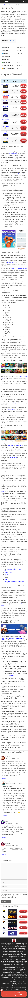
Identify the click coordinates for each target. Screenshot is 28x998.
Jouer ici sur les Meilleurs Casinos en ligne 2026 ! (14, 994)
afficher (12, 40)
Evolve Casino (22, 174)
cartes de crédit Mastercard (15, 569)
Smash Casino (5, 90)
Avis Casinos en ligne (10, 4)
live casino (11, 444)
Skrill (6, 576)
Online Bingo (5, 126)
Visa (6, 571)
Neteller (7, 574)
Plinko (2, 482)
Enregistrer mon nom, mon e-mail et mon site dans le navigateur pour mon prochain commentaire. (14, 895)
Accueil (3, 4)
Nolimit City (11, 675)
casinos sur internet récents (19, 268)
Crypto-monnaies (10, 583)
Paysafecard (8, 572)
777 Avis (5, 2)
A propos (13, 983)
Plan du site (20, 983)
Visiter (23, 911)
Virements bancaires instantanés (14, 581)
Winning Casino (5, 84)
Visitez (23, 86)
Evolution (10, 445)
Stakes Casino (5, 95)
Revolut (7, 579)
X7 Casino (5, 100)
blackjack (16, 403)
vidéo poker (11, 409)
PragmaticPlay (19, 445)
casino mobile (11, 262)
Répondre (4, 778)
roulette (23, 403)
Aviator (3, 491)
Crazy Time (13, 457)
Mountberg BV (13, 153)
